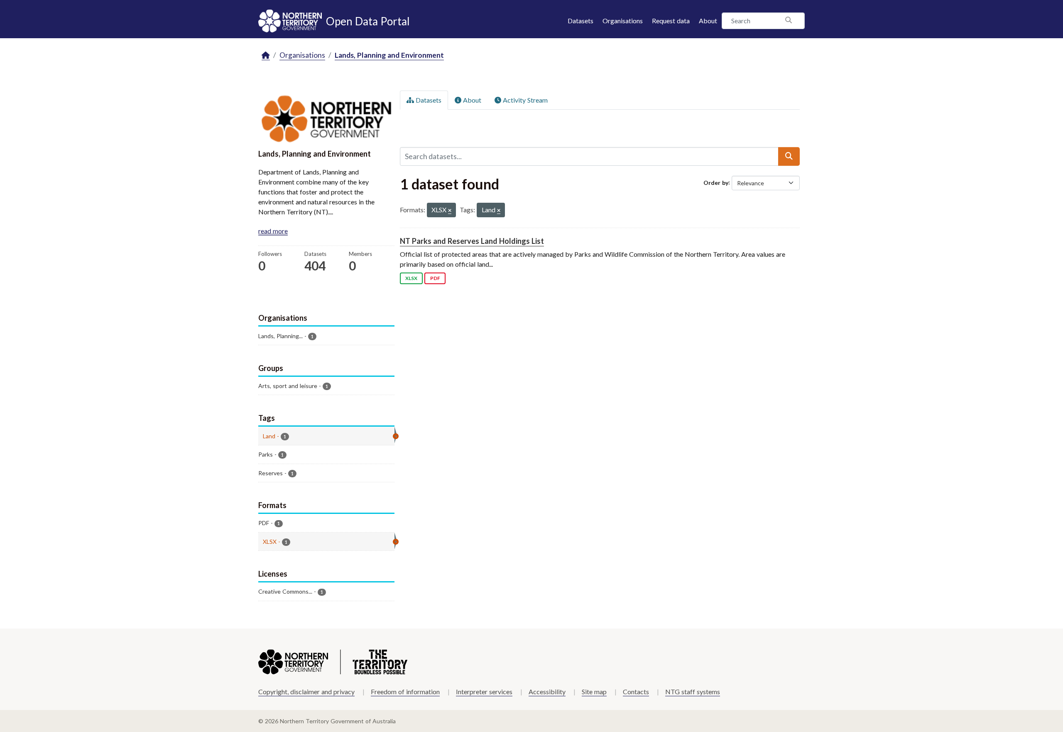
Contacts (636, 691)
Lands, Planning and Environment (389, 55)
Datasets (580, 21)
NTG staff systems (692, 691)
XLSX (411, 278)
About (708, 21)
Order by (715, 182)
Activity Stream (524, 100)
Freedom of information (405, 691)
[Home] (266, 55)
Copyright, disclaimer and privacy (306, 691)
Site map (594, 691)
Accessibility (547, 691)
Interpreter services (484, 691)
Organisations (623, 21)
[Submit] (789, 156)
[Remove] (449, 211)
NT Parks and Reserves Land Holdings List (472, 241)
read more (273, 231)
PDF (435, 278)
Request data (671, 21)
